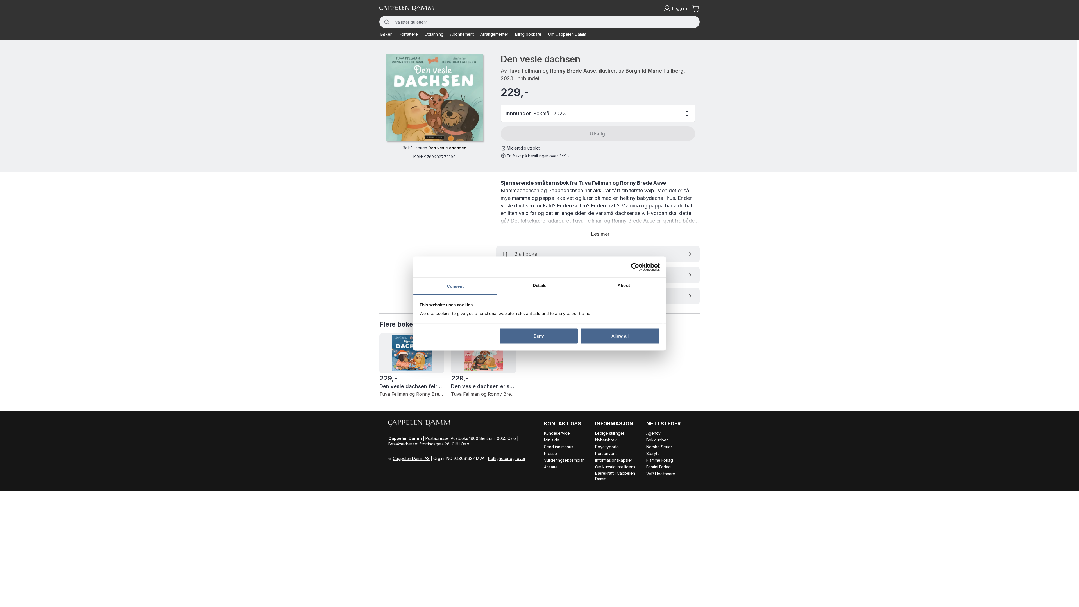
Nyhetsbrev (606, 440)
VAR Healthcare (660, 473)
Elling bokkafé (528, 34)
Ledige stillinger (609, 433)
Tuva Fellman (524, 71)
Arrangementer (494, 34)
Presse (550, 453)
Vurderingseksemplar (564, 460)
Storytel (653, 453)
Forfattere (409, 34)
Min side (551, 440)
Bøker (386, 34)
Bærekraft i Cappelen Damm (615, 476)
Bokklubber (657, 440)
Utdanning (434, 34)
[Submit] (386, 22)
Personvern (606, 453)
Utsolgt (598, 134)
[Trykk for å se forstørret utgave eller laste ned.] (434, 97)
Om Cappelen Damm (567, 34)
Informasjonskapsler (613, 460)
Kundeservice (557, 433)
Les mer (600, 234)
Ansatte (551, 467)
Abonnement (462, 34)
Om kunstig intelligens (615, 467)
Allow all (620, 335)
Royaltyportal (607, 446)
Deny (539, 335)
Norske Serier (659, 446)
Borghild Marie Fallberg (654, 71)
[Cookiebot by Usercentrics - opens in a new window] (635, 267)
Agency (653, 433)
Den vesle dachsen (447, 147)
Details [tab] (540, 285)
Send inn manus (558, 446)
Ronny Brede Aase (573, 71)
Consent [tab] (455, 286)
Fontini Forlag (658, 467)
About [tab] (624, 285)
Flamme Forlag (659, 460)
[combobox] (539, 22)
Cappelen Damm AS (411, 458)
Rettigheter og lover (506, 458)
